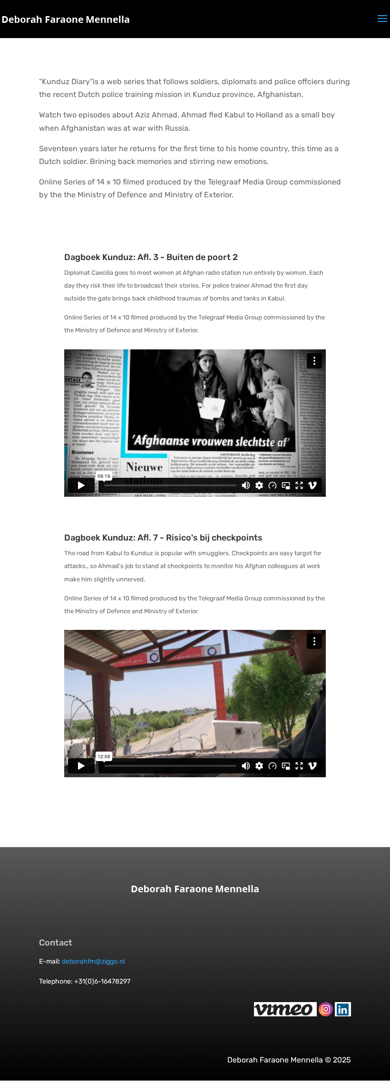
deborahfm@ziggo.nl (93, 961)
